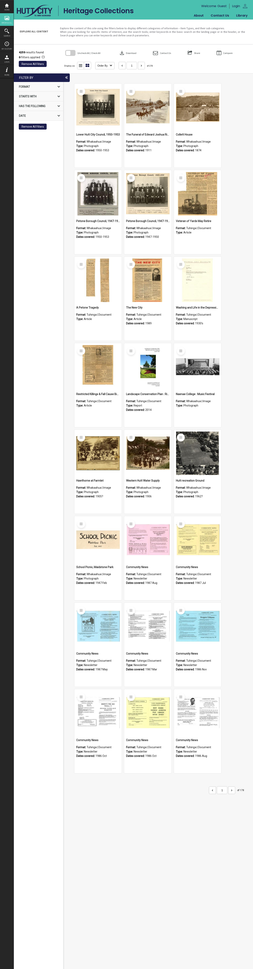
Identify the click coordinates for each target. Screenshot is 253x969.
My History (7, 49)
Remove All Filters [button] (33, 64)
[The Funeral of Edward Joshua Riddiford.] (148, 107)
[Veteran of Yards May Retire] (197, 193)
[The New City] (148, 280)
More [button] (6, 75)
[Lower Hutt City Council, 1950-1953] (98, 107)
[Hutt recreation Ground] (197, 453)
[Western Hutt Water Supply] (148, 453)
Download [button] (127, 53)
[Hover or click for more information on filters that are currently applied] (43, 57)
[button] (162, 53)
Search (7, 36)
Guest (222, 6)
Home (6, 9)
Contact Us (220, 15)
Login (6, 62)
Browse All (7, 23)
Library (242, 15)
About (199, 15)
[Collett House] (197, 107)
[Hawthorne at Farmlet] (98, 453)
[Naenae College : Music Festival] (197, 367)
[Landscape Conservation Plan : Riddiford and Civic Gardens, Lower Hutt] (148, 367)
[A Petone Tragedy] (98, 280)
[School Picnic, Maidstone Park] (98, 540)
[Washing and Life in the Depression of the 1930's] (197, 280)
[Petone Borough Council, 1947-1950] (98, 193)
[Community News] (148, 540)
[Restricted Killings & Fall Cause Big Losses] (98, 367)
